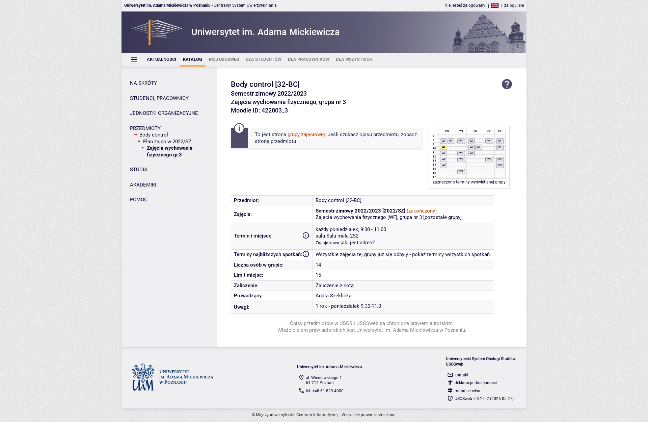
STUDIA (138, 170)
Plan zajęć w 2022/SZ (167, 142)
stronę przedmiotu (275, 141)
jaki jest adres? (358, 243)
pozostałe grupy (442, 217)
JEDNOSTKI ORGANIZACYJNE (164, 113)
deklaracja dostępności (476, 382)
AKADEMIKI (143, 185)
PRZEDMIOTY (145, 128)
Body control (153, 135)
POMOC (138, 200)
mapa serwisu (467, 391)
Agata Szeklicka (334, 296)
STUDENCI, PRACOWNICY (159, 98)
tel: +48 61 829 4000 (325, 391)
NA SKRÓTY (143, 83)
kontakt (461, 375)
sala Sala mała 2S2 (337, 236)
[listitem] (161, 60)
